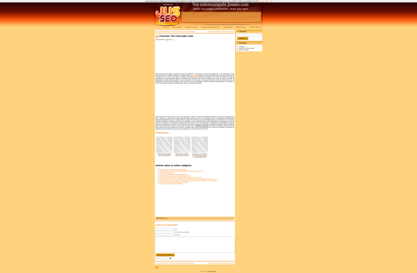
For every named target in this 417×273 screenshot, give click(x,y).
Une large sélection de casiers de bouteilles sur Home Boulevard (175, 31)
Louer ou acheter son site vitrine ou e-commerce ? (174, 182)
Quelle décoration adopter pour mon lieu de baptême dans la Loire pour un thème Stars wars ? (187, 179)
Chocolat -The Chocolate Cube (176, 36)
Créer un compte (243, 50)
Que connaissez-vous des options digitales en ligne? (175, 176)
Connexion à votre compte (246, 48)
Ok (271, 1)
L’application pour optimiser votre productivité (172, 169)
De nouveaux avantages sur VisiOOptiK (171, 183)
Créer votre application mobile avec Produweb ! (173, 174)
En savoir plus (264, 1)
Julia (173, 39)
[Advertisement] (221, 17)
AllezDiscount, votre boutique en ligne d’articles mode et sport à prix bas (180, 177)
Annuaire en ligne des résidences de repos (220, 31)
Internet (167, 218)
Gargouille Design (211, 271)
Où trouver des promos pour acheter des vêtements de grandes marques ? (181, 171)
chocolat (194, 75)
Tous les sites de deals (166, 172)
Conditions (242, 46)
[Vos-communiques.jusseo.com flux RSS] (156, 267)
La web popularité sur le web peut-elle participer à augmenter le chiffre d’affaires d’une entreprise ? (188, 180)
